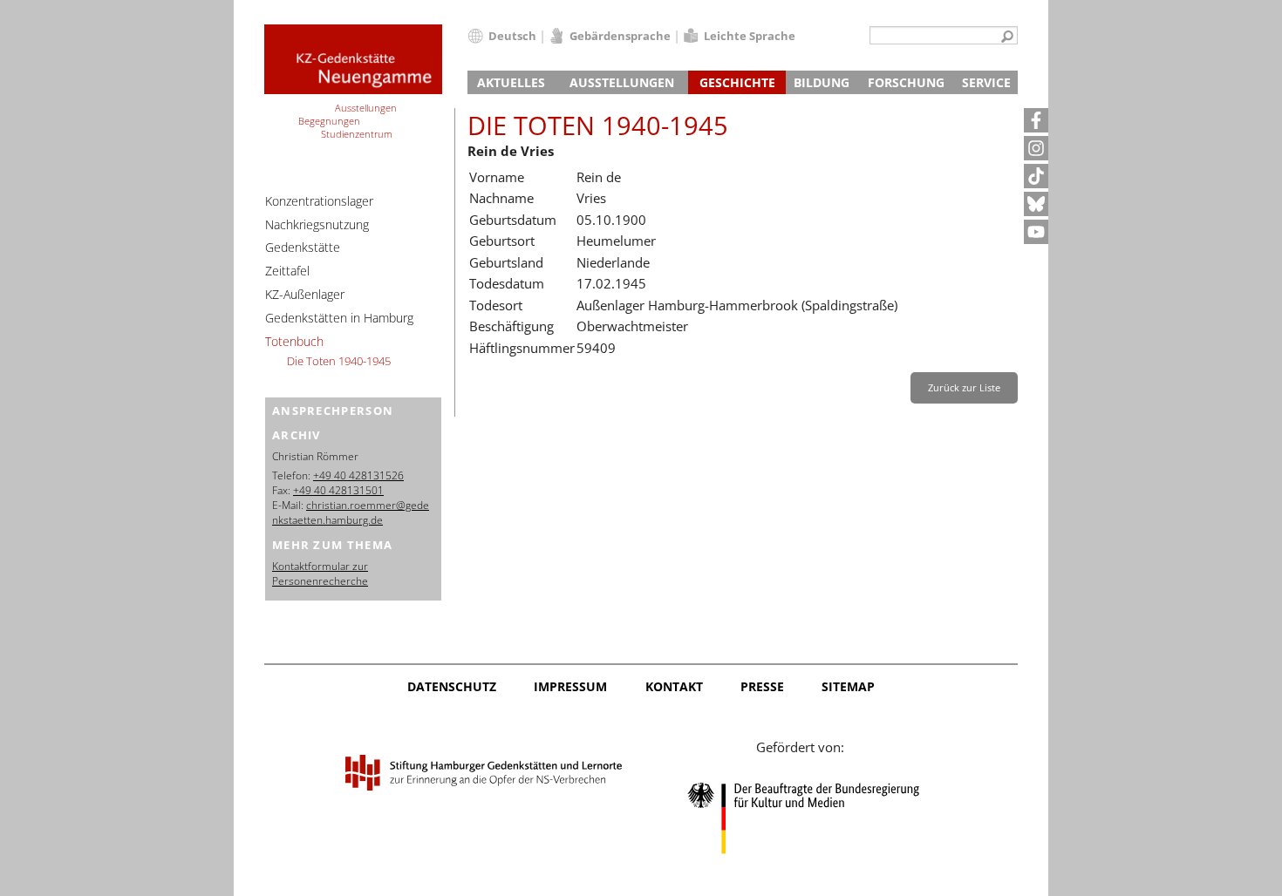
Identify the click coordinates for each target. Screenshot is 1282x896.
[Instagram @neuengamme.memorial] (1036, 148)
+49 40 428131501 (338, 490)
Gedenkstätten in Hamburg (339, 317)
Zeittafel (287, 270)
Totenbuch (294, 341)
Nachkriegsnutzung (317, 224)
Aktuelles (511, 82)
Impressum (570, 686)
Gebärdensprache (620, 36)
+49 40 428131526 (358, 475)
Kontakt (674, 686)
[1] (1007, 37)
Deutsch (512, 36)
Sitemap (848, 686)
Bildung (821, 82)
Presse (762, 686)
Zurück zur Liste (964, 387)
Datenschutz (451, 686)
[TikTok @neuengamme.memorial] (1036, 176)
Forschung (906, 82)
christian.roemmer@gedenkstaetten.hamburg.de (350, 512)
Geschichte (737, 82)
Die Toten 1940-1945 (339, 361)
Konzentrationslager (319, 201)
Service (986, 82)
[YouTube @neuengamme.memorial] (1036, 232)
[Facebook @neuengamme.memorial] (1036, 120)
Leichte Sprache (749, 36)
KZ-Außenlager (304, 294)
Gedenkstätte (302, 247)
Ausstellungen (621, 82)
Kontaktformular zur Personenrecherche (320, 573)
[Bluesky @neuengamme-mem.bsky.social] (1036, 204)
